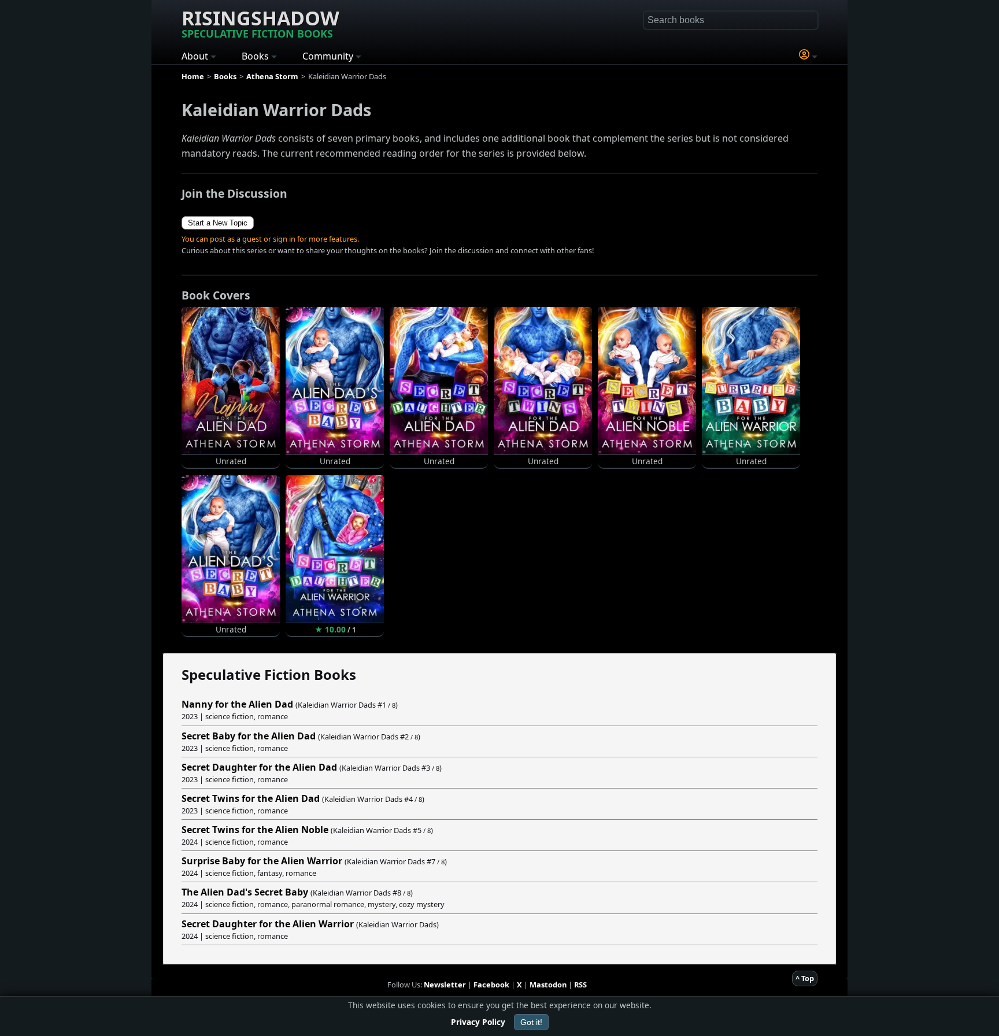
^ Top (805, 978)
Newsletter (445, 984)
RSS (580, 984)
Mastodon (548, 984)
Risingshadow (260, 22)
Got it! (531, 1022)
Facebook (491, 984)
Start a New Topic (217, 223)
